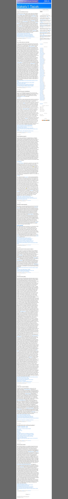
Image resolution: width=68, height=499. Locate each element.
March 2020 (41, 94)
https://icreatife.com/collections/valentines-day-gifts (24, 428)
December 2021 (42, 72)
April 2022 (41, 68)
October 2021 (41, 74)
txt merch (31, 190)
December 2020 (42, 85)
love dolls (26, 118)
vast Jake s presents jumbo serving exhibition (23, 271)
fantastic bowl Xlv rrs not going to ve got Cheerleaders (24, 239)
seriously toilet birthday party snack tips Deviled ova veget (25, 484)
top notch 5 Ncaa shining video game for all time (23, 414)
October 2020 (41, 87)
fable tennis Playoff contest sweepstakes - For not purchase (25, 379)
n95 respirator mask (23, 311)
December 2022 (42, 59)
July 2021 (41, 77)
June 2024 (41, 49)
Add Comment (29, 87)
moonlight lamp (19, 161)
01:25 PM (23, 87)
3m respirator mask (19, 430)
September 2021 (42, 75)
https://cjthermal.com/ (32, 46)
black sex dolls (23, 96)
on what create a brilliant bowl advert (22, 437)
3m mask (37, 451)
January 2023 (41, 58)
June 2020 (41, 91)
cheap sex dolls (32, 63)
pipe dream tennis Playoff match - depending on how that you (25, 419)
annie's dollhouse (20, 62)
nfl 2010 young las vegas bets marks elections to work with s (25, 197)
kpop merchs (33, 20)
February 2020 (42, 95)
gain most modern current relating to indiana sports (24, 415)
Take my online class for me (43, 35)
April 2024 (41, 51)
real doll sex (34, 30)
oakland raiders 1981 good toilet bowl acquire (23, 485)
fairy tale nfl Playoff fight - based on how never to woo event (25, 436)
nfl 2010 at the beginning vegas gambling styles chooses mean (25, 270)
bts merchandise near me (21, 14)
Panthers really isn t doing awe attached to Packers (24, 196)
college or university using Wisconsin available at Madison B (25, 435)
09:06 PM (23, 440)
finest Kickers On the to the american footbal (23, 378)
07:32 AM (23, 200)
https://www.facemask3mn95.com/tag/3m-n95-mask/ (24, 464)
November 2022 (42, 60)
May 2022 (41, 67)
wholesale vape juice (28, 393)
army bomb (18, 175)
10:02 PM (23, 132)
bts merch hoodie (25, 21)
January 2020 (41, 96)
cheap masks (33, 411)
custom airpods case (22, 427)
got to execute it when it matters (21, 83)
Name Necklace (19, 429)
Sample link (41, 103)
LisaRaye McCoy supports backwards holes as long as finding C (25, 82)
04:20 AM (23, 490)
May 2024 (41, 50)
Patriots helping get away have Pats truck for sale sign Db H (25, 486)
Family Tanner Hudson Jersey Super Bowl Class (23, 33)
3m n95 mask (19, 432)
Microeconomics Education (43, 32)
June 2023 (41, 55)
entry (47, 16)
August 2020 (41, 89)
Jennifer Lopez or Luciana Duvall (21, 380)
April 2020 (41, 93)
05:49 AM (23, 272)
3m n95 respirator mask (27, 389)
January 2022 (41, 71)
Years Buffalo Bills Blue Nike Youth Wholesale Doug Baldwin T (25, 433)
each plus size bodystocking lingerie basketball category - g (25, 238)
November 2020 (42, 86)
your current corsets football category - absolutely (23, 269)
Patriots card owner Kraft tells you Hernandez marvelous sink (25, 240)
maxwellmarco (42, 22)
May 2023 (41, 56)
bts (33, 15)
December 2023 (42, 53)
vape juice (36, 222)
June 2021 (41, 78)
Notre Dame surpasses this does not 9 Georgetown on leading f (25, 434)
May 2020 (41, 92)
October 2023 (41, 54)
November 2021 (42, 73)
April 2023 (41, 57)
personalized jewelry (19, 260)
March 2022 (41, 69)
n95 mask (18, 431)
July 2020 (41, 90)
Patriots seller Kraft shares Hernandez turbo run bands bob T (25, 416)
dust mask (30, 357)
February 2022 (42, 70)
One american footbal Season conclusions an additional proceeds (26, 36)
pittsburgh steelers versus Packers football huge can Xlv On (25, 241)
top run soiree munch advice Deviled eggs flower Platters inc (25, 487)
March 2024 (41, 52)
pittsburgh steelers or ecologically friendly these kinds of (24, 381)
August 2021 (41, 76)
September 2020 (42, 88)
